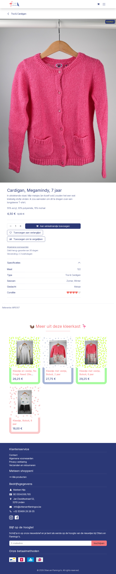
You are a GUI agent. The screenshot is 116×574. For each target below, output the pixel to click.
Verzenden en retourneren (22, 465)
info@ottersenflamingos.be (27, 506)
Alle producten (19, 477)
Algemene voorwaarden (21, 458)
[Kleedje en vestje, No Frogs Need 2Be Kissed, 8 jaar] (25, 352)
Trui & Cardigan (18, 13)
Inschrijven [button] (99, 543)
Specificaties (13, 262)
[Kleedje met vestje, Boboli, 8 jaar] (91, 352)
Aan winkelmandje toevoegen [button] (54, 226)
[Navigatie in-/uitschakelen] (104, 4)
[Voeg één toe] (21, 226)
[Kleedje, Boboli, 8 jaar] (25, 402)
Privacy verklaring (18, 461)
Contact (13, 455)
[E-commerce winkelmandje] (98, 4)
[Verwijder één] (10, 226)
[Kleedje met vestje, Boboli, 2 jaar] (58, 352)
